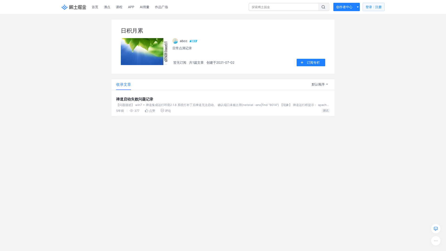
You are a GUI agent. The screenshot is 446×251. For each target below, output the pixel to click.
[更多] (435, 240)
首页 (95, 7)
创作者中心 (344, 7)
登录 (374, 7)
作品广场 (161, 7)
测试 (325, 110)
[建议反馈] (435, 228)
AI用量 (144, 7)
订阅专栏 (313, 62)
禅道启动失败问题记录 (134, 99)
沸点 (107, 7)
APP (131, 7)
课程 (119, 7)
